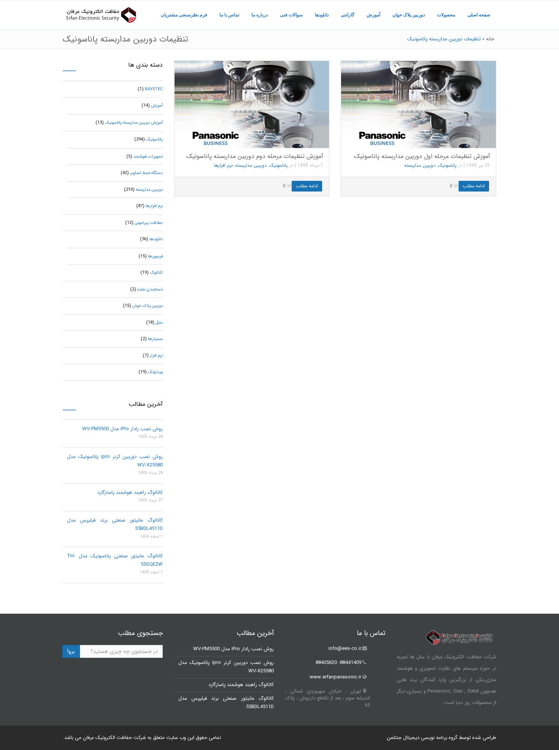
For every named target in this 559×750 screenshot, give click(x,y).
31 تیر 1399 (478, 165)
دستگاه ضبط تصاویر (146, 173)
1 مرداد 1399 (310, 165)
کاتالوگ (156, 273)
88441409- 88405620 (338, 663)
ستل (159, 322)
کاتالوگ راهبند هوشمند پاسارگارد (130, 492)
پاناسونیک (278, 165)
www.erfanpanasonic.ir (335, 677)
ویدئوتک (155, 372)
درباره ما (259, 15)
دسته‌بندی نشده (150, 289)
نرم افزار (156, 356)
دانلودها (322, 15)
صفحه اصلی (478, 15)
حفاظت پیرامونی (149, 223)
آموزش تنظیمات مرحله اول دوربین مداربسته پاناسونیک (422, 156)
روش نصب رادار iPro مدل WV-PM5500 (122, 429)
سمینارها (155, 339)
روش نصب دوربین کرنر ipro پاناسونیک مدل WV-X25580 (115, 461)
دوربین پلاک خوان (408, 15)
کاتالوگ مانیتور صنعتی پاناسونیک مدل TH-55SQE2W (115, 560)
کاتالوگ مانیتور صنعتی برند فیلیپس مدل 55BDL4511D (115, 524)
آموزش (373, 15)
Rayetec (154, 89)
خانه (490, 39)
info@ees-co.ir (345, 649)
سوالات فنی (291, 15)
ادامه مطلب (307, 186)
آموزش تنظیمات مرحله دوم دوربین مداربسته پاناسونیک (254, 156)
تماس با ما (229, 15)
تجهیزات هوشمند (148, 156)
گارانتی (347, 15)
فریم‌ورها (155, 256)
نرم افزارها (223, 165)
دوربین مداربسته (251, 165)
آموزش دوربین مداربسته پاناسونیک (134, 123)
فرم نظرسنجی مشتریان (184, 15)
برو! (71, 651)
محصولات (446, 15)
